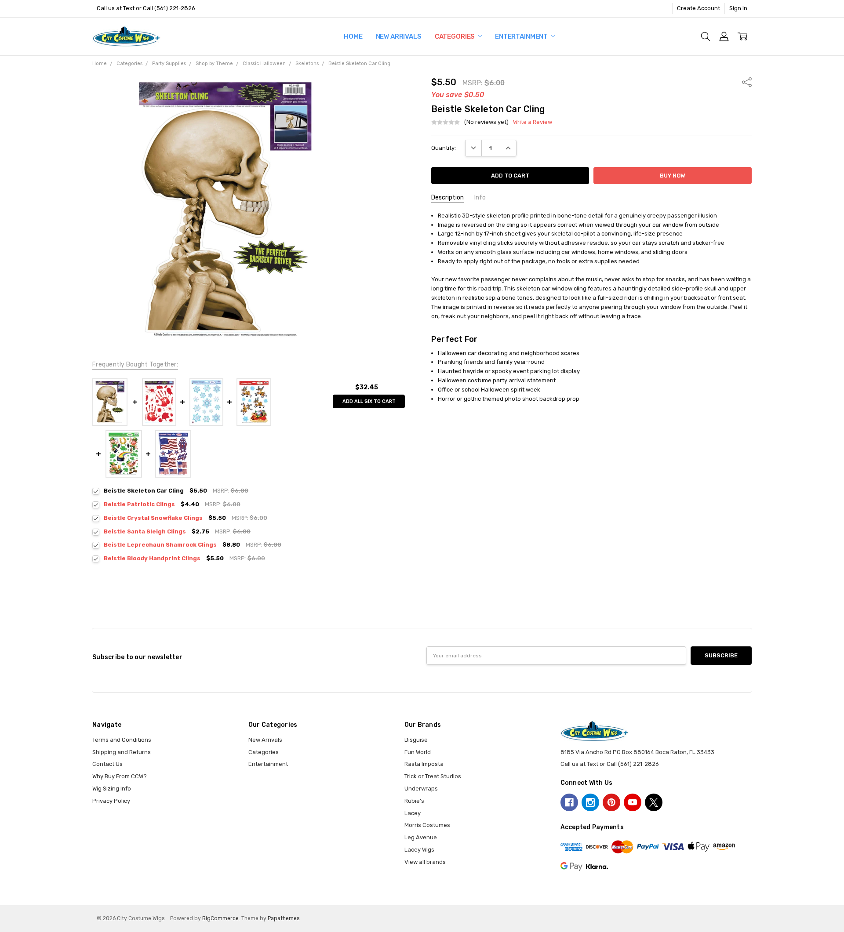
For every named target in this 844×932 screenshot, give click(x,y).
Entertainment (522, 36)
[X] (653, 802)
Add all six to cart (369, 401)
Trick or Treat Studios (432, 776)
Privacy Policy (111, 801)
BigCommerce (220, 918)
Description (447, 197)
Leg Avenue (420, 837)
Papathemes (283, 918)
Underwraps (421, 788)
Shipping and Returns (121, 752)
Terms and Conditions (121, 739)
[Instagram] (590, 802)
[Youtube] (632, 802)
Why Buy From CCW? (119, 776)
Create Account (698, 8)
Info (480, 197)
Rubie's (414, 801)
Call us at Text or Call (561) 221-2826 (146, 8)
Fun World (417, 752)
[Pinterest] (611, 802)
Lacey (412, 813)
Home (353, 36)
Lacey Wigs (419, 849)
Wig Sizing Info (111, 788)
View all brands (425, 862)
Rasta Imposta (424, 764)
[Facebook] (569, 802)
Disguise (416, 739)
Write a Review (532, 122)
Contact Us (107, 764)
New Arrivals (399, 36)
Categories (455, 36)
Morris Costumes (427, 825)
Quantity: (443, 148)
